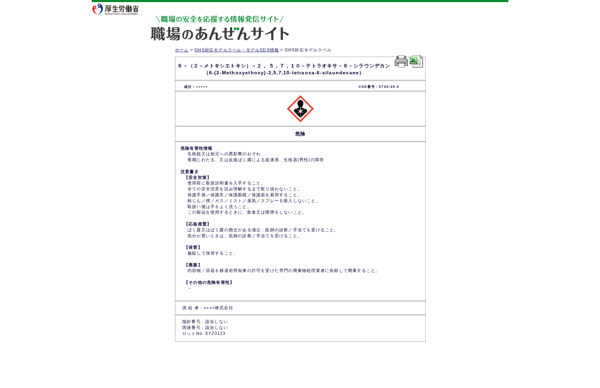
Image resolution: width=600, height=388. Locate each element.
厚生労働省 (119, 8)
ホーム (182, 50)
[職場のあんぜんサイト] (191, 22)
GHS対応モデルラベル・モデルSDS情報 (236, 50)
